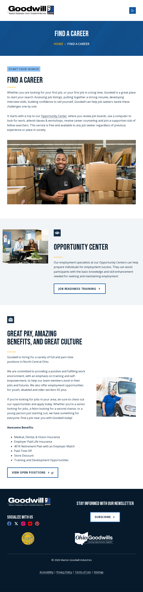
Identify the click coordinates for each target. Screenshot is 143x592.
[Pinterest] (37, 524)
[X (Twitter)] (16, 524)
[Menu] (132, 10)
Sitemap (98, 572)
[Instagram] (23, 524)
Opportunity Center (54, 116)
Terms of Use (83, 572)
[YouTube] (30, 524)
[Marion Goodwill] (29, 502)
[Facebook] (9, 524)
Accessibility (46, 572)
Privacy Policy (64, 572)
